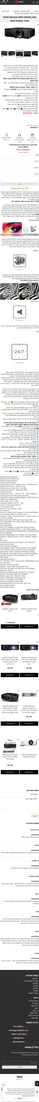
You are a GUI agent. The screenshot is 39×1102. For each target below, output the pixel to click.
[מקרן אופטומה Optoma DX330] (29, 600)
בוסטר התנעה (33, 993)
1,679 (11, 668)
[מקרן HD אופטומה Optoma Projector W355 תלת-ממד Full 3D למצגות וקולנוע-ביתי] (29, 699)
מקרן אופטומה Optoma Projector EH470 (29, 755)
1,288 (11, 765)
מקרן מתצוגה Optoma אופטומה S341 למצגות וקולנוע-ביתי (10, 756)
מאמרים (35, 1003)
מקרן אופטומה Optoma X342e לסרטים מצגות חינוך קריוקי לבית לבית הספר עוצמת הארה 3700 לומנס (10, 710)
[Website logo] (19, 1)
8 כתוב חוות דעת (32, 125)
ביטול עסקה (34, 1013)
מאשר (19, 1098)
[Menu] (37, 2)
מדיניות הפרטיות (26, 1095)
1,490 (30, 668)
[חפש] (33, 2)
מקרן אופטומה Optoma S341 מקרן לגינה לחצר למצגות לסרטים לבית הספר (29, 660)
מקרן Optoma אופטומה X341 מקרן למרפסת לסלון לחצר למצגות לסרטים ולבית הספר (10, 660)
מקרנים (35, 983)
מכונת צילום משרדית (31, 981)
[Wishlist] (2, 2)
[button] (36, 26)
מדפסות (35, 978)
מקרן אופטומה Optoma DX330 (29, 610)
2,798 (30, 716)
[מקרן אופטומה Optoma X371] (10, 605)
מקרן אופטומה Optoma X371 (10, 610)
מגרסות (35, 988)
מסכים (36, 990)
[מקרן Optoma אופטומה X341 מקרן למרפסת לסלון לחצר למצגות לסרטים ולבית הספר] (10, 653)
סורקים (35, 986)
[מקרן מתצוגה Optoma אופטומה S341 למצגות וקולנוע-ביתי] (10, 752)
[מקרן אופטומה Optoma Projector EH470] (29, 746)
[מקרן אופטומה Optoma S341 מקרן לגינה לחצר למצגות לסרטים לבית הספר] (29, 653)
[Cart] (5, 2)
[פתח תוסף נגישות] (37, 1083)
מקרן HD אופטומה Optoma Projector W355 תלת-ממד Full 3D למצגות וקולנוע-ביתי (29, 709)
